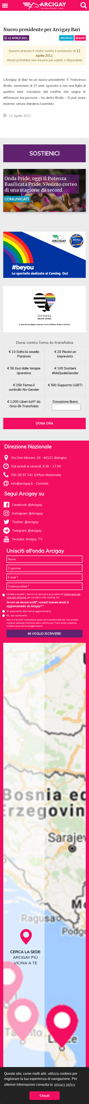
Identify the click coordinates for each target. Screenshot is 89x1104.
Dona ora (44, 423)
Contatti (42, 483)
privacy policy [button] (64, 1084)
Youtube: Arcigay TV (27, 539)
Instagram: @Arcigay (27, 513)
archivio (66, 38)
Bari (81, 38)
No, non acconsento (16, 615)
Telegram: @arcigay (27, 530)
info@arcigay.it (22, 483)
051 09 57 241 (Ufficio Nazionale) (36, 475)
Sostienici (44, 153)
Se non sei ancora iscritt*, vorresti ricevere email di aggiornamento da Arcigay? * (37, 604)
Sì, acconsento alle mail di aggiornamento (28, 611)
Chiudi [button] (44, 1095)
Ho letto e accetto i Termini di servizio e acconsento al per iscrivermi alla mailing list (43, 596)
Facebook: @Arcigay (27, 505)
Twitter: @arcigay (25, 522)
